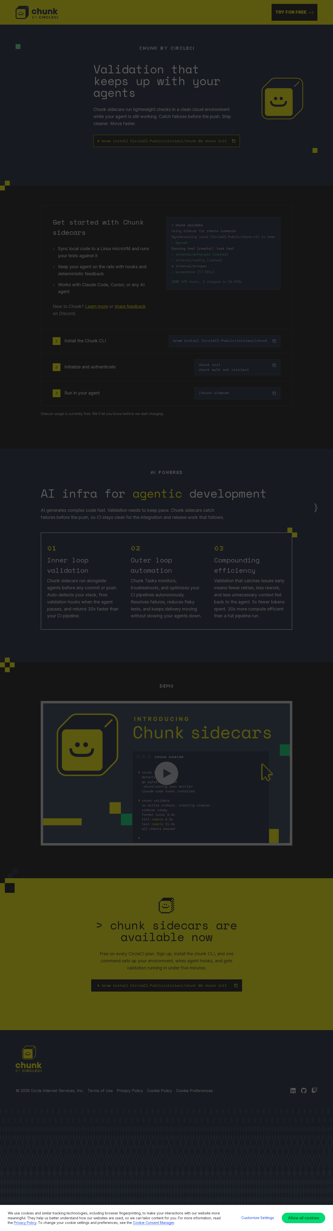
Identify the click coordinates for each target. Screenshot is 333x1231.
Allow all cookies (303, 1217)
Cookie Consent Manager (153, 1223)
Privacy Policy (25, 1223)
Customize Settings (257, 1217)
